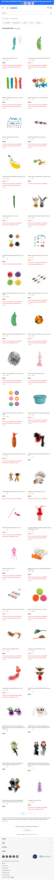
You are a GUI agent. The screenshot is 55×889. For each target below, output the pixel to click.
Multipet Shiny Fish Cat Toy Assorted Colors (38, 97)
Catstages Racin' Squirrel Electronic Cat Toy (12, 688)
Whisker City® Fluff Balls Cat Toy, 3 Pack (37, 609)
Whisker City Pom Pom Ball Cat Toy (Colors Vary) (39, 334)
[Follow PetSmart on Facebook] (3, 856)
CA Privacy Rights (6, 874)
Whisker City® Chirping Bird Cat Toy (10, 649)
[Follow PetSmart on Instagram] (7, 856)
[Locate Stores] (48, 8)
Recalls (3, 863)
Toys (7, 18)
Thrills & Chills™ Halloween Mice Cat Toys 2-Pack (39, 176)
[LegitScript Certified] (35, 856)
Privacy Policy (5, 868)
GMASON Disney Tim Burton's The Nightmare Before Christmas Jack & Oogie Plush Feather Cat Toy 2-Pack (13, 727)
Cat (3, 18)
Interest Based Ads (6, 870)
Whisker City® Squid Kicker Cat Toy (36, 373)
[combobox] (26, 13)
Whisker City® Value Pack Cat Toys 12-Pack (38, 255)
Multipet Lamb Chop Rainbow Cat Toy (37, 491)
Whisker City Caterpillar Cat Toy (9, 58)
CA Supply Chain (5, 872)
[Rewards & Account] (7, 8)
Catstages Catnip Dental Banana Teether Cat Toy (13, 176)
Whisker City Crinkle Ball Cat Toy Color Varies (12, 373)
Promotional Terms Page (32, 834)
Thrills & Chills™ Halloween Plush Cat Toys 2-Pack (13, 491)
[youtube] (17, 856)
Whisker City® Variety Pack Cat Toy (10, 137)
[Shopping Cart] (51, 8)
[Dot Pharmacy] (45, 856)
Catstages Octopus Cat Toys (34, 800)
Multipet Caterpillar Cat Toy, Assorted (36, 137)
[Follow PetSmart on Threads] (10, 856)
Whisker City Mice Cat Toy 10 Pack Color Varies (13, 609)
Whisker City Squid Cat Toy (8, 568)
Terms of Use (4, 865)
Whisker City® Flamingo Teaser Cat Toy (11, 527)
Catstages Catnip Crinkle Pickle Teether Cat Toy (39, 58)
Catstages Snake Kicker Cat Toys (10, 216)
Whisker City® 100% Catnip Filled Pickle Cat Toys (13, 334)
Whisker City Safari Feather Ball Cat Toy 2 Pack (39, 216)
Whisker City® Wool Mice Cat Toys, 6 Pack (37, 293)
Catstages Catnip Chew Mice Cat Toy (36, 649)
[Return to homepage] (13, 8)
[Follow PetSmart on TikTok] (14, 856)
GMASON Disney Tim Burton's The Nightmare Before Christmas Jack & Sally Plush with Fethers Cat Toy (39, 765)
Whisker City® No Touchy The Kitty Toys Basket (39, 413)
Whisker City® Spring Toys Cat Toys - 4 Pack (12, 97)
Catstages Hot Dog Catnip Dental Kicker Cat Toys (13, 454)
